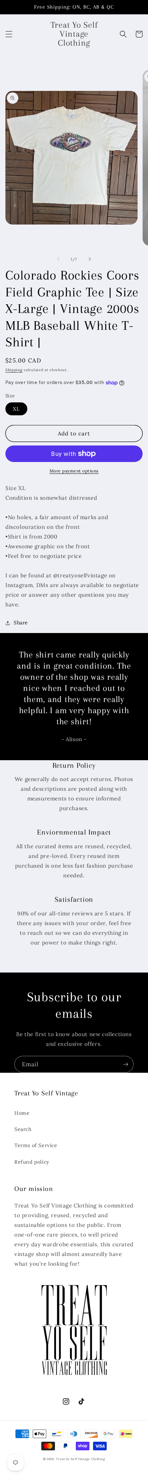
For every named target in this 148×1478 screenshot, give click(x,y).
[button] (9, 34)
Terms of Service (35, 1145)
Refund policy (31, 1162)
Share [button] (21, 622)
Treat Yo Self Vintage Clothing (80, 1459)
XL (16, 409)
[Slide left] (58, 259)
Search (23, 1129)
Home (21, 1113)
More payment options (74, 471)
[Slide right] (90, 259)
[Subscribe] (125, 1064)
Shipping (14, 370)
